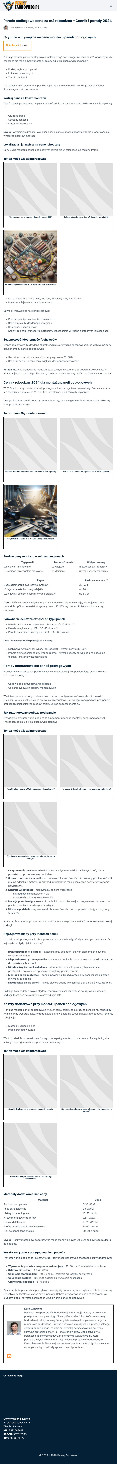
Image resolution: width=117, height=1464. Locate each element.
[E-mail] (9, 1357)
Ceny (44, 27)
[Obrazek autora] (5, 27)
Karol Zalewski (16, 27)
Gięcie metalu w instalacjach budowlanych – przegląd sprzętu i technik (44, 1399)
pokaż (24, 45)
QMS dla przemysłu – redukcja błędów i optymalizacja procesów (40, 1383)
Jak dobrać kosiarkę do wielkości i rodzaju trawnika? (33, 1407)
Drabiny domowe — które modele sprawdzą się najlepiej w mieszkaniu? (44, 1391)
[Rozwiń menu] (111, 5)
